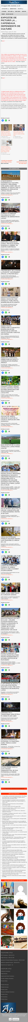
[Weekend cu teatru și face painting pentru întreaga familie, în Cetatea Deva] (7, 942)
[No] (26, 1017)
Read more (15, 1019)
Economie (4, 11)
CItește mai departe (6, 195)
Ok (10, 1019)
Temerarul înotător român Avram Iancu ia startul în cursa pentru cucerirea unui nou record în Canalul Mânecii (14, 865)
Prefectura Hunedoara (5, 971)
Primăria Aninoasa (4, 987)
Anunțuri (24, 11)
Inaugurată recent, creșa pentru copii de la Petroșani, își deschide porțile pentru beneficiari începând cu (11, 545)
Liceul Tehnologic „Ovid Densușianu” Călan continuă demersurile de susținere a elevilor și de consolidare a (10, 632)
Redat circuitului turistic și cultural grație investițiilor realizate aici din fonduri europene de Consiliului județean (10, 424)
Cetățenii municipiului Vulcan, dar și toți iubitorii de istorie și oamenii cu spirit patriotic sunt (10, 193)
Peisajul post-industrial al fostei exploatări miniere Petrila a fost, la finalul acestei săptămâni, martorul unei (9, 719)
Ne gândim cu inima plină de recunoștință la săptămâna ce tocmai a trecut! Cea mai (10, 693)
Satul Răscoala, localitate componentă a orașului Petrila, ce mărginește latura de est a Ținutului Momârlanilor (10, 365)
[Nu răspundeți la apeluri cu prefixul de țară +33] (7, 915)
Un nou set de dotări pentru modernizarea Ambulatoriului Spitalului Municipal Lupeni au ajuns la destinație (14, 871)
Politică (20, 8)
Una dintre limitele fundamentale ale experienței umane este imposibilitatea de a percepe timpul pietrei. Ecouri (10, 276)
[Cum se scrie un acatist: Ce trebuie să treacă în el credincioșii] (20, 902)
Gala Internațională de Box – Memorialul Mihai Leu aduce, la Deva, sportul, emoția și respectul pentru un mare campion (14, 838)
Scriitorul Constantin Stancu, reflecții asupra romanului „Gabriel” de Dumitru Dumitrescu (13, 808)
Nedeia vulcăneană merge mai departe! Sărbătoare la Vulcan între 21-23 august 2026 (13, 855)
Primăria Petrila (4, 980)
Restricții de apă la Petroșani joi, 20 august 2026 (12, 830)
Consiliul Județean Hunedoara (7, 978)
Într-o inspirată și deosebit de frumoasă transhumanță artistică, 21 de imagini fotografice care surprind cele (9, 305)
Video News (17, 11)
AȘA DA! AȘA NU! (9, 14)
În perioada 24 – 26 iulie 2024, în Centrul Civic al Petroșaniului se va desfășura (10, 747)
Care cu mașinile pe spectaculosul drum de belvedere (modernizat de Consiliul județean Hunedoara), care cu (10, 337)
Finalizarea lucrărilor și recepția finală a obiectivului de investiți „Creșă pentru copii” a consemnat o (10, 516)
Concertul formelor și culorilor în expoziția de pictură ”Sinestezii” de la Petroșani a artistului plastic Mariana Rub (6, 149)
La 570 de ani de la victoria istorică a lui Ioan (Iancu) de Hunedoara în (10, 573)
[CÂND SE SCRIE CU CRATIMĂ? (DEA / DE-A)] (20, 915)
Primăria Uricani (4, 994)
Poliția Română (4, 973)
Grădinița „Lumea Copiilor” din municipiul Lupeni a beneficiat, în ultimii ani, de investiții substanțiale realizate (10, 395)
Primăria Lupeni (4, 989)
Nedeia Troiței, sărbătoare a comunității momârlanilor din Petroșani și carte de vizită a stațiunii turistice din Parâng (14, 860)
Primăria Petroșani (5, 984)
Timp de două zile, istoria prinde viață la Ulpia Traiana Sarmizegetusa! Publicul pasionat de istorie (10, 775)
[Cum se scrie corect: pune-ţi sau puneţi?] (20, 928)
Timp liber (10, 11)
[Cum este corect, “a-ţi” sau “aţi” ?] (20, 888)
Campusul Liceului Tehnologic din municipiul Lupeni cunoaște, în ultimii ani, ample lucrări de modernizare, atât (10, 451)
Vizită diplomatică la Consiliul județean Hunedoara (12, 852)
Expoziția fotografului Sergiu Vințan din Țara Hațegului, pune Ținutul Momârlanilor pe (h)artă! (13, 857)
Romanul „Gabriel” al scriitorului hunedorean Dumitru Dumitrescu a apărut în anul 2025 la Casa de (10, 249)
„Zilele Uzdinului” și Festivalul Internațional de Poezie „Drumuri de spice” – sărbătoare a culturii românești (10, 597)
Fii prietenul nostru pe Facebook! (14, 788)
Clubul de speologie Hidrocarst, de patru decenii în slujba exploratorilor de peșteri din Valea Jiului (14, 873)
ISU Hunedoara (4, 996)
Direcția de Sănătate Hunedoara (7, 991)
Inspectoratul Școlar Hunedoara (7, 976)
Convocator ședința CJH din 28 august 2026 (11, 806)
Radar (3, 14)
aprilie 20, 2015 (12, 31)
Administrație (13, 8)
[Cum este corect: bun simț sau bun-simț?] (20, 942)
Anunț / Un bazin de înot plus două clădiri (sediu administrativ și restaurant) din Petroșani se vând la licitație (14, 851)
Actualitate (4, 8)
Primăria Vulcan (4, 999)
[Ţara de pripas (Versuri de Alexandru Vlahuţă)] (7, 928)
